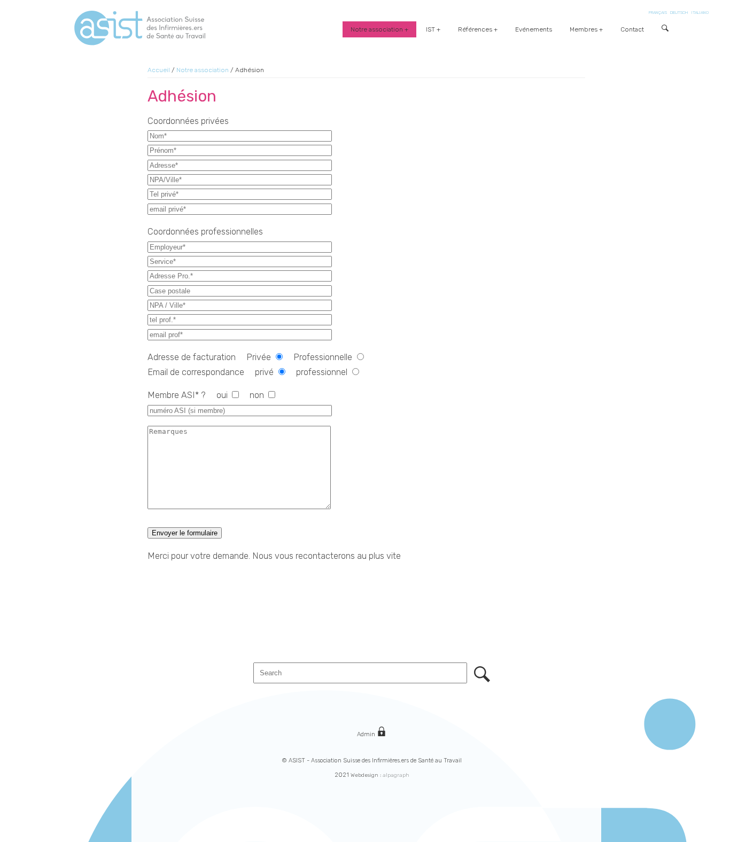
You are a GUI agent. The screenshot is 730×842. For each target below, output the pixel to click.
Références (475, 29)
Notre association (377, 29)
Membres (583, 29)
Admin (367, 734)
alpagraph (396, 775)
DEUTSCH (679, 12)
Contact (632, 29)
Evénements (533, 29)
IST (430, 29)
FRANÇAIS (658, 12)
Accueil (158, 70)
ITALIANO (700, 12)
